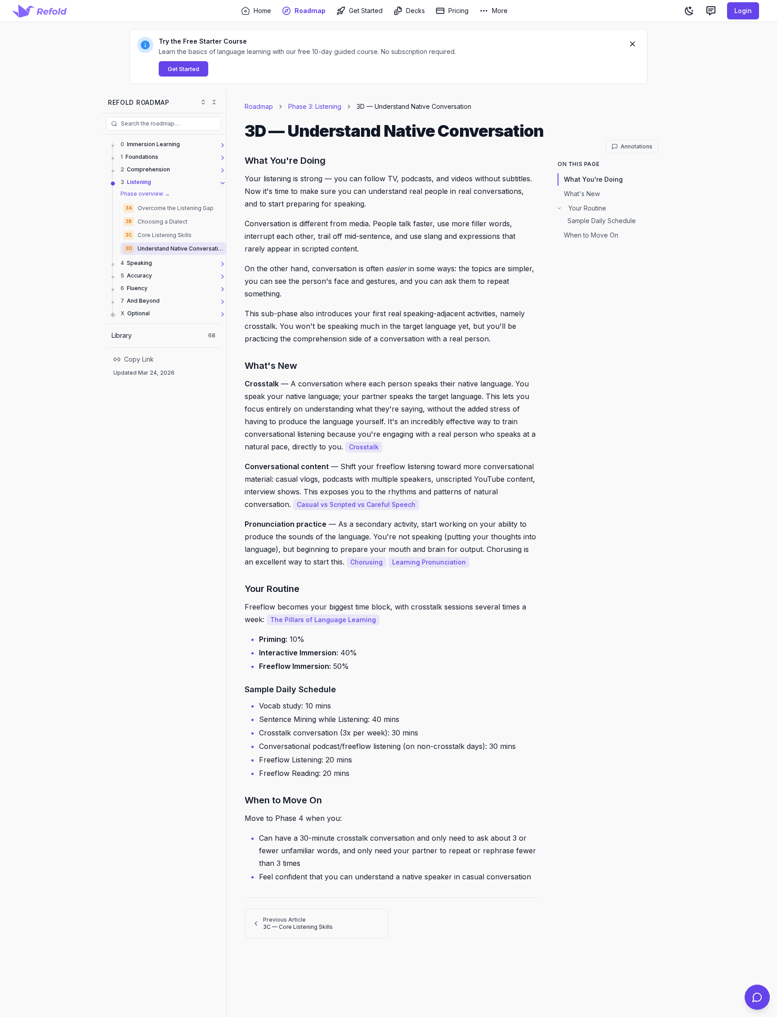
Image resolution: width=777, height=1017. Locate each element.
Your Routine (587, 208)
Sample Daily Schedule (601, 220)
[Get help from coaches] (757, 997)
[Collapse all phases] (214, 102)
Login (743, 10)
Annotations (636, 146)
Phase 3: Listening (314, 106)
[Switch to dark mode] (689, 11)
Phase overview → (145, 193)
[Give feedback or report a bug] (711, 11)
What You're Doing (593, 179)
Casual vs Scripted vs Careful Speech (356, 504)
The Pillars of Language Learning (323, 619)
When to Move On (591, 235)
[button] (389, 56)
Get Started (183, 68)
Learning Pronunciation (429, 562)
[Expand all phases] (203, 102)
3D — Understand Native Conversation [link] (414, 106)
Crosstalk (364, 447)
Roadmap (259, 106)
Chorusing (366, 562)
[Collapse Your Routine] (559, 208)
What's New (582, 193)
